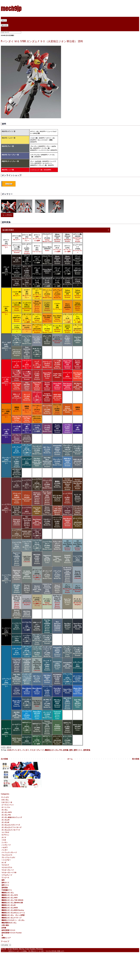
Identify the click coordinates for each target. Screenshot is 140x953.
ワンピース (5, 877)
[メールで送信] (2, 747)
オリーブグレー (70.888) (67, 740)
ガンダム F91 (6, 815)
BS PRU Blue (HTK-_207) (17, 714)
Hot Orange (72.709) (16, 386)
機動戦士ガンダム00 (9, 905)
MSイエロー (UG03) (26, 328)
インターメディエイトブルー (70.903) (37, 651)
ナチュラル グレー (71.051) (57, 574)
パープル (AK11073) (27, 438)
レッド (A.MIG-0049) (37, 375)
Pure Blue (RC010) (57, 690)
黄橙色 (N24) (77, 409)
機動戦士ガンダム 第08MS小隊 (12, 902)
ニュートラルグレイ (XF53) (16, 339)
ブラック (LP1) (67, 271)
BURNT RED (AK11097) (26, 533)
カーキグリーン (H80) (6, 732)
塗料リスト (78, 750)
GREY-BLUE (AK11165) (77, 462)
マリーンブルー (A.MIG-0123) (47, 691)
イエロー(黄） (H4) (36, 138)
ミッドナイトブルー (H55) (46, 150)
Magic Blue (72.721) (17, 703)
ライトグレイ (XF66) (26, 703)
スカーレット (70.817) (47, 364)
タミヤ (4, 837)
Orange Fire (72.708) (26, 419)
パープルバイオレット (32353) (16, 438)
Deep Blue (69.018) (37, 715)
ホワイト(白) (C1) (16, 237)
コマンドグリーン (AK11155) (57, 740)
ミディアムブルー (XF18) (26, 450)
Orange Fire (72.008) (16, 419)
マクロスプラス (7, 867)
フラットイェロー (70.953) (47, 293)
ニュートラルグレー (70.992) (26, 339)
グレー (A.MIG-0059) (67, 339)
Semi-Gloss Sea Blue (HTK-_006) (77, 626)
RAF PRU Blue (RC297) (77, 703)
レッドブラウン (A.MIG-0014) (67, 498)
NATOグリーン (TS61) (47, 740)
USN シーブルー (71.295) (37, 626)
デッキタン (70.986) (47, 601)
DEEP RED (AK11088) (57, 397)
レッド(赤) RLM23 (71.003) (57, 364)
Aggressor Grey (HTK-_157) (57, 558)
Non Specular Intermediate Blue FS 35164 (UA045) (37, 665)
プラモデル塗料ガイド (9, 23)
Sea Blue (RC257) (67, 626)
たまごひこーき (7, 802)
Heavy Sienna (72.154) (47, 510)
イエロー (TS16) (16, 328)
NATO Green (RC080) (77, 727)
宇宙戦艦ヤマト (7, 890)
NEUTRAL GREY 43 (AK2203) (27, 613)
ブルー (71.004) (16, 691)
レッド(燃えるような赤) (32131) (26, 375)
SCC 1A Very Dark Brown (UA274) (57, 498)
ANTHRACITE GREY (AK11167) (16, 472)
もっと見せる (7, 215)
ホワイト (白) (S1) (26, 237)
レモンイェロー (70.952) (47, 328)
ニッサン (5, 842)
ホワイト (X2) (37, 237)
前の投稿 (135, 759)
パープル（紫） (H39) (6, 433)
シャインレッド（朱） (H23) (38, 170)
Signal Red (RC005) (47, 375)
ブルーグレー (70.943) (57, 462)
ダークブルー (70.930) (77, 678)
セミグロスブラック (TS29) (67, 282)
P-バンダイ (16, 750)
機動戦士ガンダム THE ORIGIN (12, 900)
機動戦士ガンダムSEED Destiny (13, 910)
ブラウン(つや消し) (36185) (16, 498)
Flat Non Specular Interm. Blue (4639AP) (36, 462)
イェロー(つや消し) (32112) (26, 306)
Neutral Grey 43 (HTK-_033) (37, 588)
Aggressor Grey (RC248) (47, 559)
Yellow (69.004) (78, 306)
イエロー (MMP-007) (17, 318)
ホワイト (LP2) (67, 248)
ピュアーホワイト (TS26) (77, 248)
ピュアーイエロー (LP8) (77, 318)
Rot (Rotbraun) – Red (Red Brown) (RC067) (27, 522)
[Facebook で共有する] (8, 747)
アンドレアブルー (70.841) (26, 715)
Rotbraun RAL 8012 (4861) (37, 498)
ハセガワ (5, 847)
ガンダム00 (5, 820)
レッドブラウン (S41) (26, 484)
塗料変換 (86, 750)
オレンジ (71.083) (26, 397)
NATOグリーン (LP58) (37, 740)
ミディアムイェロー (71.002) (57, 293)
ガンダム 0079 (7, 812)
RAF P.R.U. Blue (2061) (67, 703)
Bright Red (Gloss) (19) (67, 364)
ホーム (3, 18)
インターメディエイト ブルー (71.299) (47, 651)
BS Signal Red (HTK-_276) (78, 386)
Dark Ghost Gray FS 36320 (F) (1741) (57, 602)
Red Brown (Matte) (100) (67, 522)
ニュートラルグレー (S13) (26, 545)
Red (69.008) (27, 386)
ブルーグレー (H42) (36, 146)
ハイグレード (6, 845)
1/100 (9, 750)
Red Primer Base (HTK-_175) (37, 522)
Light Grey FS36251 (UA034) (27, 558)
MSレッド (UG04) (16, 397)
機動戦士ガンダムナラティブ (11, 918)
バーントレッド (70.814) (67, 510)
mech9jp (11, 8)
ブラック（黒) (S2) (27, 259)
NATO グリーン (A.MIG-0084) (67, 727)
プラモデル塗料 (41, 23)
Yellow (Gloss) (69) (67, 293)
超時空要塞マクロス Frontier (12, 933)
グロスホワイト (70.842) (47, 237)
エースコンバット (8, 805)
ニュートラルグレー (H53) (6, 579)
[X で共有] (6, 747)
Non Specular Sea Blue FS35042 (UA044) (57, 626)
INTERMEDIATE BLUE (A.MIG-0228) (57, 679)
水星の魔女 (5, 925)
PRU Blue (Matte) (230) (57, 703)
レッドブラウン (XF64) (37, 484)
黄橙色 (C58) (16, 409)
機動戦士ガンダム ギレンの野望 (13, 915)
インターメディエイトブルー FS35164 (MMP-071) (26, 678)
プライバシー (6, 28)
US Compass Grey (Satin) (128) (67, 545)
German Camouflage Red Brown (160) (77, 484)
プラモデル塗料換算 (27, 23)
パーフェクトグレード (9, 852)
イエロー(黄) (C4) (16, 293)
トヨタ (4, 840)
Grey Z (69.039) (57, 588)
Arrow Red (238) (57, 386)
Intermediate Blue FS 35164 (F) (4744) (16, 665)
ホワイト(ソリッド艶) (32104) (16, 248)
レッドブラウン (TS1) (16, 533)
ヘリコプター (6, 860)
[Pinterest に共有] (10, 747)
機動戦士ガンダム (8, 892)
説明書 (65, 750)
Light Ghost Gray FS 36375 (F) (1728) (16, 602)
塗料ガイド (5, 882)
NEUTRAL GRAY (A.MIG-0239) (37, 559)
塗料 (71, 750)
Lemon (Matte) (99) (67, 328)
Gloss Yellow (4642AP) (67, 306)
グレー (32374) (77, 588)
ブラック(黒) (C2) (16, 259)
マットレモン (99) (57, 328)
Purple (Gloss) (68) (57, 428)
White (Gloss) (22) (57, 237)
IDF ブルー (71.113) (47, 450)
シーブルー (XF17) (27, 639)
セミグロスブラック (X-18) (47, 282)
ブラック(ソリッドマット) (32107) (16, 271)
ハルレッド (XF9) (37, 533)
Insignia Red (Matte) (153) (47, 397)
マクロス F (5, 865)
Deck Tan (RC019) (67, 601)
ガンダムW (5, 822)
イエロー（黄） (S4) (27, 293)
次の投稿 (4, 759)
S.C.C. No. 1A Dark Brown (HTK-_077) (17, 510)
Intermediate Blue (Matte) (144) (57, 450)
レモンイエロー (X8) (26, 318)
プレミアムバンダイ (8, 857)
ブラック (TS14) (77, 282)
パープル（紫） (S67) (27, 428)
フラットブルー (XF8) (67, 678)
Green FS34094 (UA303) (57, 727)
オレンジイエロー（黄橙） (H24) (6, 413)
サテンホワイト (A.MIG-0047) (26, 248)
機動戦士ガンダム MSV (10, 897)
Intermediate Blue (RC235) (57, 665)
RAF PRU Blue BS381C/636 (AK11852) (47, 462)
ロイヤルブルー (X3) (26, 626)
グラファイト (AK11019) (16, 352)
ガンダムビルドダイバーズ (11, 825)
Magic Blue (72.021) (77, 690)
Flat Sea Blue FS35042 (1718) (47, 626)
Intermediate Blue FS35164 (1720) (27, 665)
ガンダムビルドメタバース (11, 830)
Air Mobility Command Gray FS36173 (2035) (67, 575)
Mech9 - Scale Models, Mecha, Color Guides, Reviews (22, 949)
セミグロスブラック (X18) (37, 282)
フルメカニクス (7, 855)
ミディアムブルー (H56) (37, 155)
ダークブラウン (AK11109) (77, 522)
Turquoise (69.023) (57, 715)
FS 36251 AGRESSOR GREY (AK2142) (27, 574)
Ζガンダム (5, 800)
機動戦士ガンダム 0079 (10, 895)
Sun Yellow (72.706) (57, 318)
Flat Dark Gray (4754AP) (77, 339)
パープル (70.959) (47, 428)
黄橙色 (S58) (27, 409)
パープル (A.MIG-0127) (67, 428)
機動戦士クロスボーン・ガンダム (13, 920)
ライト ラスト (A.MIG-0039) (57, 409)
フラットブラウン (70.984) (47, 484)
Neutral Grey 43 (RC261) (27, 588)
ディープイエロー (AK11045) (37, 328)
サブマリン (5, 835)
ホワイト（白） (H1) (36, 131)
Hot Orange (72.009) (77, 375)
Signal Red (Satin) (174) (37, 386)
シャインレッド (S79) (26, 364)
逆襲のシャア (6, 938)
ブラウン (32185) (26, 498)
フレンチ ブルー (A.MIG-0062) (17, 462)
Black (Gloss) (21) (57, 259)
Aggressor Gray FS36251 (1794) (17, 559)
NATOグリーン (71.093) (37, 727)
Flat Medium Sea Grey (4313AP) (37, 703)
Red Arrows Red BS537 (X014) (67, 386)
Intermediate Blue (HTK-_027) (67, 665)
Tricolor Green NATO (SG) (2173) (47, 727)
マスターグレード (37, 750)
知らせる (4, 25)
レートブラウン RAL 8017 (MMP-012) (57, 510)
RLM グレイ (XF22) (37, 352)
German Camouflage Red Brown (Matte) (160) (67, 484)
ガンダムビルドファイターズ (11, 827)
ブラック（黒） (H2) (44, 165)
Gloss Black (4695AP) (47, 271)
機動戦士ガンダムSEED (10, 907)
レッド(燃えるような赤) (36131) (16, 375)
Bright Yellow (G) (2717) (37, 306)
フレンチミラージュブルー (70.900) (37, 450)
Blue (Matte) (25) (26, 690)
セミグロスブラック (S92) (26, 282)
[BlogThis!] (4, 747)
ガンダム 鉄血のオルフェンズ (12, 817)
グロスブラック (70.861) (47, 259)
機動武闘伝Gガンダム (9, 923)
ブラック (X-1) (57, 271)
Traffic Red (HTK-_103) (57, 375)
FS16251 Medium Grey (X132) (67, 559)
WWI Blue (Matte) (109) (67, 462)
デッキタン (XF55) (37, 601)
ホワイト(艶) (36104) (77, 237)
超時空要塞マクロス (8, 930)
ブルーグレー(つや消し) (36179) (67, 450)
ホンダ (4, 862)
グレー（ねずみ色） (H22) (38, 161)
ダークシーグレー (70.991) (47, 574)
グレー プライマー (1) (47, 339)
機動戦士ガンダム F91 (53, 750)
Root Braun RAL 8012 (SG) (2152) (47, 498)
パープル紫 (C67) (17, 428)
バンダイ (25, 750)
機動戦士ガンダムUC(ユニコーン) (13, 913)
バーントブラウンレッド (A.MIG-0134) (57, 522)
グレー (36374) (67, 588)
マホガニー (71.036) (47, 522)
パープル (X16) (37, 428)
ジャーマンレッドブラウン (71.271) (77, 510)
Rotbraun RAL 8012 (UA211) (16, 522)
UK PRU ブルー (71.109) (47, 703)
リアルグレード (7, 875)
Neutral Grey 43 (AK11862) (16, 614)
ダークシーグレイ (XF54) (37, 574)
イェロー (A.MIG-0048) (47, 306)
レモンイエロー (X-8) (67, 318)
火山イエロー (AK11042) (37, 419)
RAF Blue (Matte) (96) (47, 678)
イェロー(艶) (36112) (16, 306)
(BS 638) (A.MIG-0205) (17, 588)
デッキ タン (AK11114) (77, 601)
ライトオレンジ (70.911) (37, 409)
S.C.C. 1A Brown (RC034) (77, 498)
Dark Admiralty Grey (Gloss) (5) (26, 352)
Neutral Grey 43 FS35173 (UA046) (77, 574)
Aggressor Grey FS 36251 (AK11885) (16, 574)
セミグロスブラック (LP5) (57, 282)
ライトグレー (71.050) (37, 339)
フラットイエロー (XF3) (37, 293)
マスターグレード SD (9, 872)
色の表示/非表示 (8, 230)
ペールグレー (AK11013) (26, 601)
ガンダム (5, 810)
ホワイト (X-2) (57, 248)
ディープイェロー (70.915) (37, 318)
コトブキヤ (5, 832)
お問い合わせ (6, 30)
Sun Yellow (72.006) (47, 318)
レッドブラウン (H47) (6, 508)
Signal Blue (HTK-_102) (67, 691)
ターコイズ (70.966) (47, 715)
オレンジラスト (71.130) (47, 409)
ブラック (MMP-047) (78, 271)
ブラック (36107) (77, 259)
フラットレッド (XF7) (37, 397)
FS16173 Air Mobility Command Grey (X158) (47, 588)
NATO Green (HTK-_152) (16, 740)
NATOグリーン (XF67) (26, 727)
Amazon (8, 183)
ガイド (4, 20)
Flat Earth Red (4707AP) (37, 510)
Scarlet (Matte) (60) (77, 364)
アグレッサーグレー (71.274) (57, 545)
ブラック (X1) (37, 259)
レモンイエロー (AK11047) (77, 328)
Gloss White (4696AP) (47, 248)
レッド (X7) (37, 364)
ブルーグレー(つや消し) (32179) (77, 450)
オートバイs (6, 807)
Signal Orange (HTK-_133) (67, 409)
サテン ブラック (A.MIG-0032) (27, 271)
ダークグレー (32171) (57, 339)
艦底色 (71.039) (57, 484)
